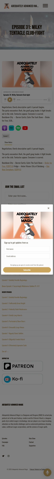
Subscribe (27, 269)
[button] (48, 208)
